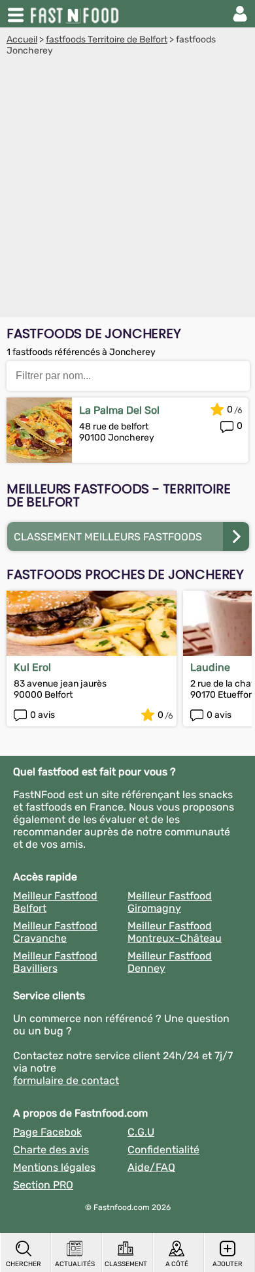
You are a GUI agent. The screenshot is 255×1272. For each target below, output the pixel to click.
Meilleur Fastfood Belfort (55, 902)
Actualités (75, 1264)
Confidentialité (163, 1149)
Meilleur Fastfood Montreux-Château (175, 932)
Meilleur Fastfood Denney (170, 962)
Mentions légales (54, 1167)
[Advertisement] (127, 190)
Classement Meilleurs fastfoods (108, 537)
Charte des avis (51, 1149)
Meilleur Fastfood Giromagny (170, 902)
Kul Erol (32, 667)
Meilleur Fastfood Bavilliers (55, 962)
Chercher (23, 1264)
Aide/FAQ (151, 1167)
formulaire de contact (66, 1080)
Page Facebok (47, 1132)
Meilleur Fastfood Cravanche (55, 932)
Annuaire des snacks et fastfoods (76, 13)
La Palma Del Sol (119, 410)
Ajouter (227, 1264)
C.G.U (141, 1132)
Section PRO (43, 1185)
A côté (176, 1264)
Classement (126, 1264)
